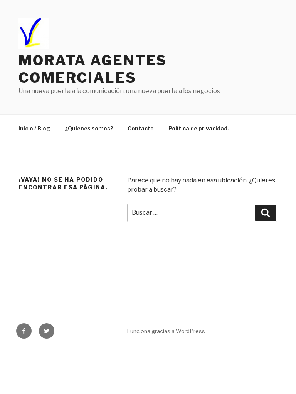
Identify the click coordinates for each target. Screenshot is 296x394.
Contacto (141, 128)
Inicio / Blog (34, 128)
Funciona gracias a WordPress (166, 331)
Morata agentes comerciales (92, 69)
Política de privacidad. (198, 128)
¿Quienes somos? (89, 128)
